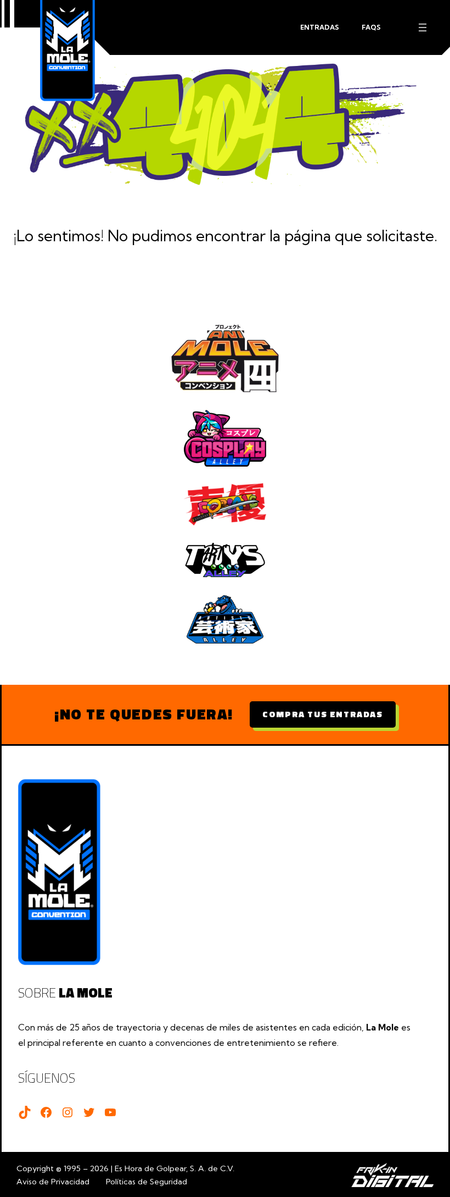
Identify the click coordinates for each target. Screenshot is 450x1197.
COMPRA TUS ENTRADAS (322, 714)
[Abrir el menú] (422, 27)
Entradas (319, 27)
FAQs (371, 27)
